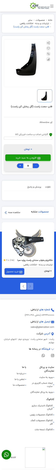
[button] (23, 286)
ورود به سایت (46, 377)
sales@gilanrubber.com (42, 327)
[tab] (48, 187)
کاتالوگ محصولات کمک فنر (42, 422)
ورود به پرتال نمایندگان (41, 392)
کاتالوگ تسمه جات (44, 429)
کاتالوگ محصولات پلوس (41, 414)
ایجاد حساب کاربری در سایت (42, 385)
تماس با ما (20, 379)
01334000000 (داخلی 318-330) (39, 315)
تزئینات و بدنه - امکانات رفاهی (34, 23)
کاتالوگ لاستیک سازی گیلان (42, 407)
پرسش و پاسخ (34, 186)
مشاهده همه (13, 212)
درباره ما (21, 373)
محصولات (40, 20)
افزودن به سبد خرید (26, 158)
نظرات (48, 186)
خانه (50, 20)
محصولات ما (19, 385)
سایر (30, 20)
